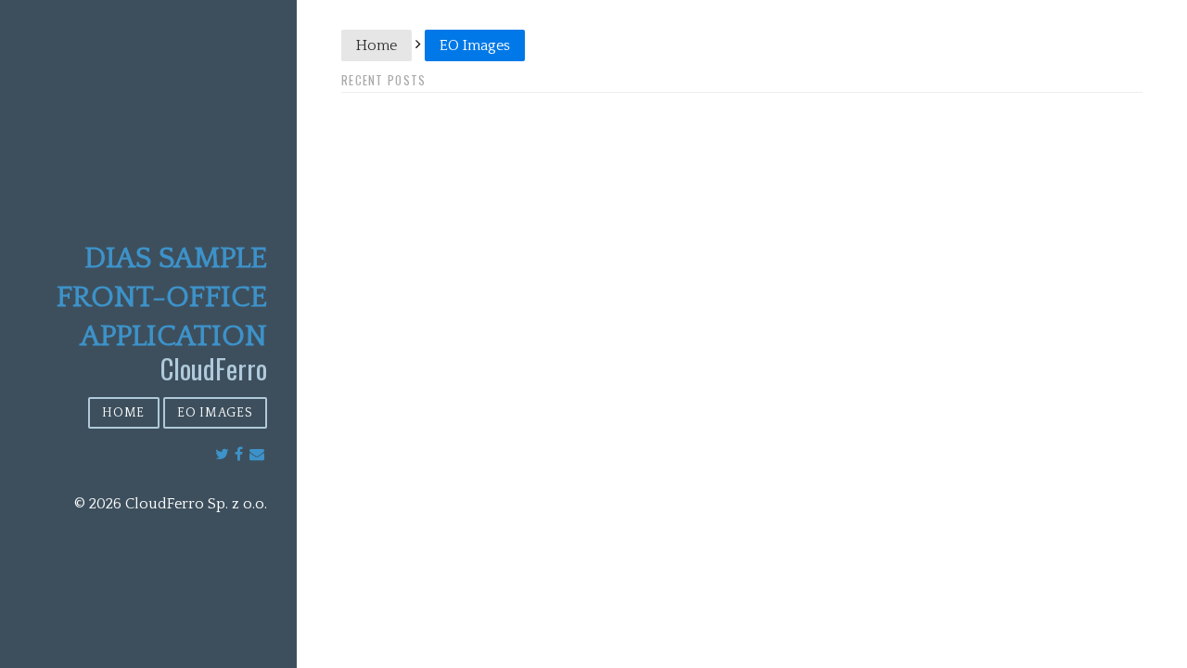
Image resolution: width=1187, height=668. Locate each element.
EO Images (214, 412)
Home (123, 412)
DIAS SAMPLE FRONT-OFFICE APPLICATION (162, 297)
